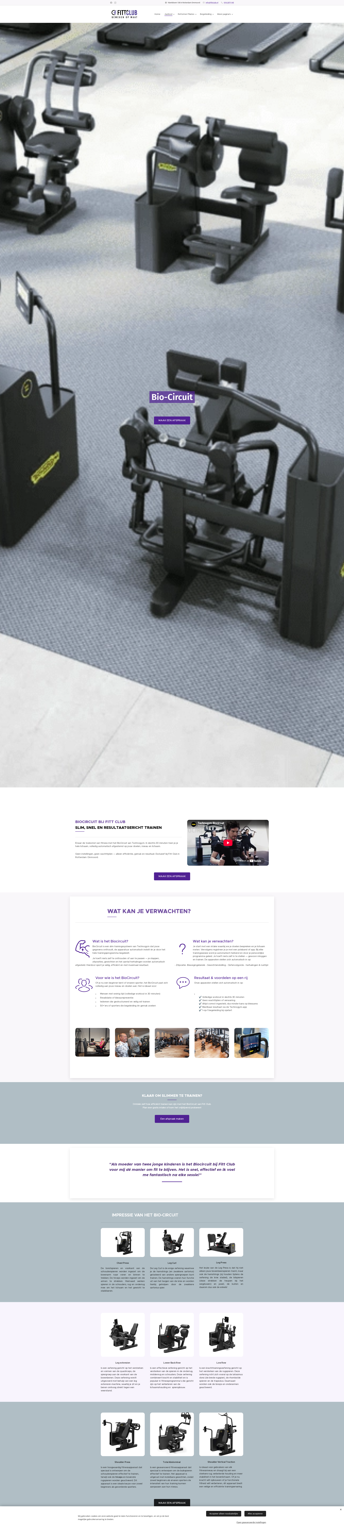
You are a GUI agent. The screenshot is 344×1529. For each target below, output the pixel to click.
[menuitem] (158, 14)
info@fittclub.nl (212, 2)
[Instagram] (115, 2)
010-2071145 (229, 2)
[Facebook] (111, 2)
